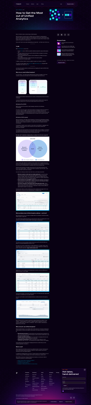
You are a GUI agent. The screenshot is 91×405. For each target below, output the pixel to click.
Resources (20, 9)
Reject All (61, 401)
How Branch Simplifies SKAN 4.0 (23, 362)
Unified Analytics (20, 48)
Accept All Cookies (68, 401)
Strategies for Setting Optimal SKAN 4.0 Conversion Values (27, 363)
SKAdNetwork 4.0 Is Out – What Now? (24, 361)
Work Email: (64, 377)
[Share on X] (61, 35)
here (28, 64)
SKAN (22, 50)
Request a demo (61, 62)
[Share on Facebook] (58, 35)
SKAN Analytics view (38, 63)
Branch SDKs (30, 63)
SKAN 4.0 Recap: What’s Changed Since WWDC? (26, 360)
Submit (65, 385)
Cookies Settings (53, 401)
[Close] (85, 370)
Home (17, 9)
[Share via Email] (68, 35)
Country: (64, 381)
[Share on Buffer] (65, 35)
